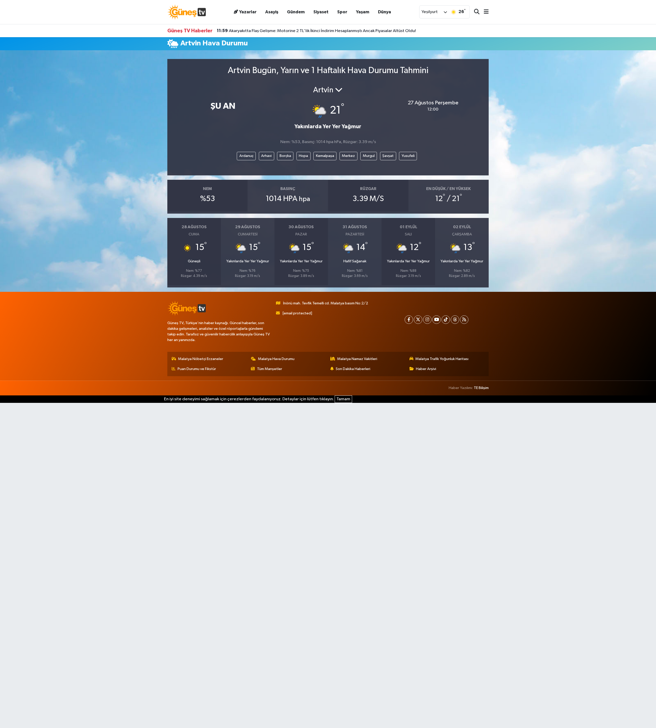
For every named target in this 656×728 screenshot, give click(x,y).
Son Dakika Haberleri (353, 369)
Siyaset (321, 12)
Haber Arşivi (426, 369)
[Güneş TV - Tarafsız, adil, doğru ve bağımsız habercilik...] (186, 12)
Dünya (384, 12)
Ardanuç (246, 156)
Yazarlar (248, 12)
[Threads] (455, 319)
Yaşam (362, 12)
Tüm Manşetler (269, 369)
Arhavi (266, 156)
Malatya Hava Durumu (276, 359)
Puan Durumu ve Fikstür (197, 369)
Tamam (343, 399)
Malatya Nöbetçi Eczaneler (200, 359)
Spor (342, 12)
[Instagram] (427, 319)
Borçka (285, 156)
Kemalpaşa (325, 156)
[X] (418, 319)
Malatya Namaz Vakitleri (357, 359)
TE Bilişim (481, 388)
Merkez (348, 156)
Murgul (369, 156)
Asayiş (271, 12)
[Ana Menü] (484, 12)
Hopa (303, 156)
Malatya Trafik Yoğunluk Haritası (441, 359)
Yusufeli (408, 156)
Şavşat (388, 156)
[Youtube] (436, 319)
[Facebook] (409, 319)
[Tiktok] (446, 319)
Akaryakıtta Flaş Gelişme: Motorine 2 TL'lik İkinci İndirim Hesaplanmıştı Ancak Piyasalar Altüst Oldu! (316, 30)
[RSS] (464, 319)
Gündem (296, 12)
